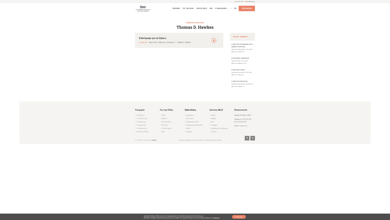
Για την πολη (188, 8)
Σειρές (188, 128)
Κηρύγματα (189, 115)
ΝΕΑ (211, 8)
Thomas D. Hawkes (184, 42)
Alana (163, 132)
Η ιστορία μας (141, 122)
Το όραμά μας (141, 125)
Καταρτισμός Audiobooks (194, 125)
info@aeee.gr (243, 126)
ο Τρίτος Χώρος (166, 128)
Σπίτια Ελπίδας (166, 122)
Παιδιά (213, 115)
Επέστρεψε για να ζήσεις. (153, 38)
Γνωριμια (176, 8)
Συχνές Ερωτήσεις (142, 132)
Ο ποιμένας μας (141, 128)
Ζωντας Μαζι (201, 8)
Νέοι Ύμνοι (189, 118)
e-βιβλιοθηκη (220, 8)
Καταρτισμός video (192, 122)
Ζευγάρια (214, 125)
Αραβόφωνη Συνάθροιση (219, 128)
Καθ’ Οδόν (164, 125)
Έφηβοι (213, 118)
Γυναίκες (214, 132)
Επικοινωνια (247, 8)
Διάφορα (189, 132)
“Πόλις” (163, 115)
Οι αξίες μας (140, 115)
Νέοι (212, 122)
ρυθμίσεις (216, 218)
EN (235, 8)
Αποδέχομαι (239, 217)
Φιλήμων (164, 118)
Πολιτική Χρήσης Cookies (213, 140)
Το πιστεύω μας (141, 118)
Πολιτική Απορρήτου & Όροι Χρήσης (191, 140)
